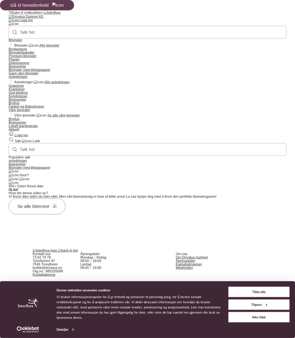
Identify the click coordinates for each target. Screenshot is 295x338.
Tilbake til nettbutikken (26, 12)
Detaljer (62, 329)
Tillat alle (259, 292)
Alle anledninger (57, 82)
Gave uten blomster (23, 73)
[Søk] (14, 32)
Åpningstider (185, 261)
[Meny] (14, 171)
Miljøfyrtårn (184, 268)
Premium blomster (22, 56)
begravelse (17, 164)
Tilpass (256, 304)
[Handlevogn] (14, 179)
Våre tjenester (19, 110)
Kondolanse (18, 96)
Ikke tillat (259, 317)
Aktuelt (14, 129)
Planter (14, 59)
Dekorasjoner (19, 63)
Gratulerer (16, 86)
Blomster (15, 40)
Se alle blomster (33, 206)
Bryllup (14, 103)
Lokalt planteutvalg (23, 126)
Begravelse (17, 66)
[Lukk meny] (14, 24)
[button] (68, 250)
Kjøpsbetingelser (189, 264)
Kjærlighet (16, 89)
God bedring (18, 93)
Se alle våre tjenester (63, 115)
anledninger (18, 161)
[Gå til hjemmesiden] (45, 250)
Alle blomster (49, 45)
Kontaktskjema (44, 274)
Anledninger (18, 77)
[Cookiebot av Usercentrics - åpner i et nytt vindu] (28, 329)
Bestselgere (18, 49)
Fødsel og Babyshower (26, 106)
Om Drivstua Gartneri (192, 257)
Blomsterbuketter (22, 52)
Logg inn (26, 20)
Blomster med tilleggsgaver (29, 70)
